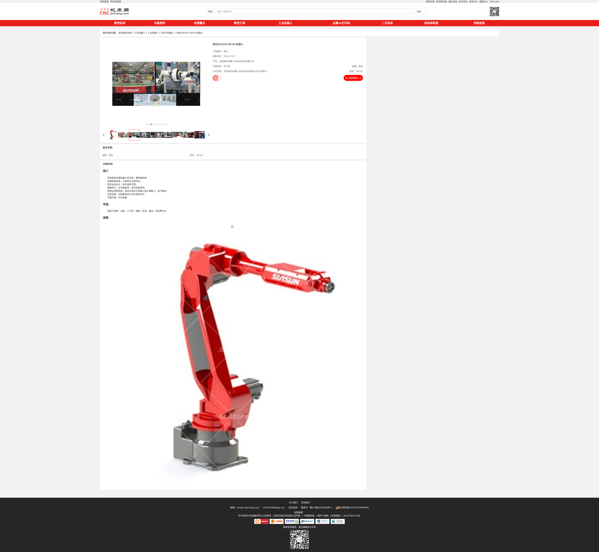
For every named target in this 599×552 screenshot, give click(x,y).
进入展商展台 (351, 78)
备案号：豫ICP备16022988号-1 (316, 507)
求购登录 (104, 1)
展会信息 (452, 1)
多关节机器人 (168, 33)
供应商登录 (115, 1)
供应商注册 (441, 1)
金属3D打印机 (341, 23)
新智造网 (335, 515)
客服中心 (483, 1)
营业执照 (293, 507)
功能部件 (159, 23)
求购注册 (430, 1)
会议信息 (463, 1)
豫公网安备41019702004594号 (353, 507)
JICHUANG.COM (351, 515)
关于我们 (293, 502)
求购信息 (479, 23)
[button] (146, 124)
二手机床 (387, 23)
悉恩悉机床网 (125, 33)
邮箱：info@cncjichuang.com (244, 507)
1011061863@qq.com (274, 507)
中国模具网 (308, 515)
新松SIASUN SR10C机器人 (190, 33)
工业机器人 (285, 23)
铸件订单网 (322, 515)
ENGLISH (494, 1)
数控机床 (119, 23)
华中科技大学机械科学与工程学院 (254, 515)
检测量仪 (199, 23)
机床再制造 (431, 23)
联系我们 (305, 502)
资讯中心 (473, 1)
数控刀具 (239, 23)
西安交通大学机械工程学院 (287, 515)
